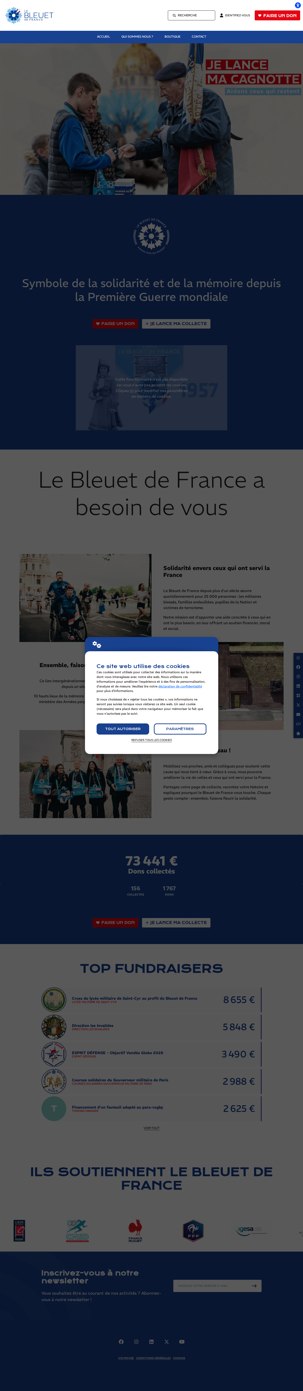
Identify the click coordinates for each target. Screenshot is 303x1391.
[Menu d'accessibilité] (298, 5)
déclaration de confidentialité (180, 686)
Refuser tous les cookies (151, 740)
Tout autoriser (123, 729)
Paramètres (180, 729)
